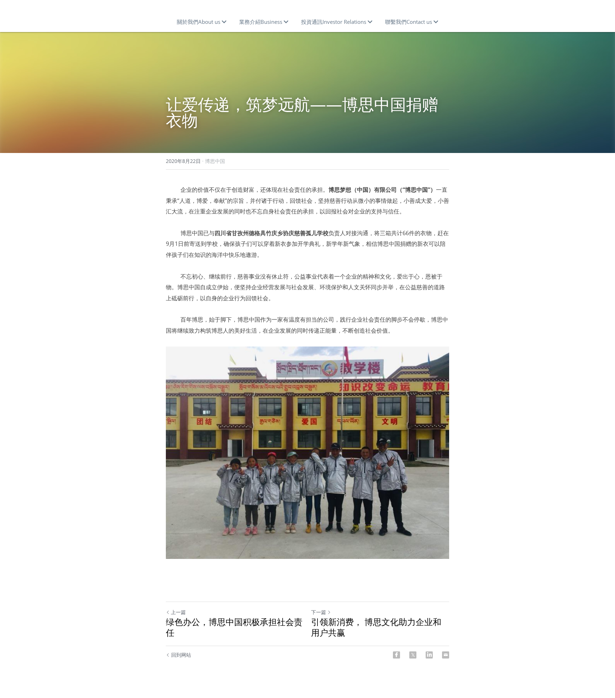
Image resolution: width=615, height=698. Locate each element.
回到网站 (181, 654)
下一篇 (318, 612)
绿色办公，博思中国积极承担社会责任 (234, 627)
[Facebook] (396, 655)
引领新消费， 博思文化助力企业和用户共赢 (376, 627)
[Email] (445, 655)
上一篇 (178, 612)
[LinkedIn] (429, 655)
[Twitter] (412, 655)
